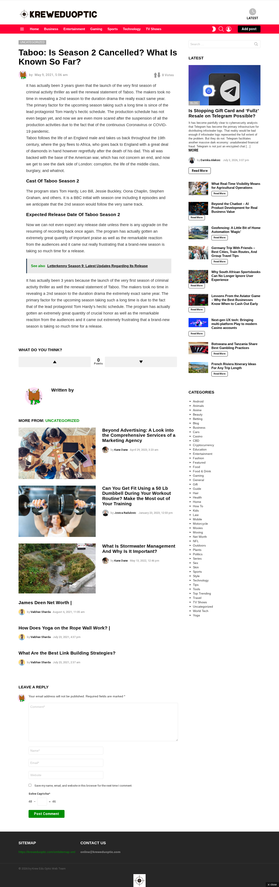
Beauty (197, 414)
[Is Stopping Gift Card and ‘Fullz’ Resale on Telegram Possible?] (224, 85)
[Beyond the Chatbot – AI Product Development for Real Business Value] (198, 208)
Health (197, 497)
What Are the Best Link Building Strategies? (67, 652)
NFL (196, 541)
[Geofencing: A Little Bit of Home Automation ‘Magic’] (198, 232)
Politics (197, 554)
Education (200, 449)
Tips (196, 584)
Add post (249, 29)
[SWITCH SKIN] (213, 29)
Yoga (196, 615)
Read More (200, 170)
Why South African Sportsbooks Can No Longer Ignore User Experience (235, 276)
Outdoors (199, 545)
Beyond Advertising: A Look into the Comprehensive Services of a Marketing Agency (138, 435)
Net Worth (200, 536)
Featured (199, 462)
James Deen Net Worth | (45, 602)
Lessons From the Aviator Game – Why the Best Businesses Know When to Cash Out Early (235, 300)
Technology (132, 29)
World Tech (200, 611)
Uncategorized (62, 420)
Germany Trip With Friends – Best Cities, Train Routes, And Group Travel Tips (234, 252)
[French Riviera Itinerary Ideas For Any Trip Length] (198, 367)
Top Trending (202, 593)
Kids (196, 510)
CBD (196, 440)
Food (196, 467)
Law (196, 515)
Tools (196, 589)
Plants (197, 550)
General (198, 480)
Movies (198, 528)
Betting (197, 419)
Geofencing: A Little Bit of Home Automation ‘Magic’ (235, 230)
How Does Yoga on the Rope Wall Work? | (64, 627)
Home (34, 29)
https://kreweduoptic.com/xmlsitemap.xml (47, 852)
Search (256, 45)
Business (51, 29)
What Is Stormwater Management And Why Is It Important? (138, 548)
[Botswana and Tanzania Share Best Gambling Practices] (198, 348)
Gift (195, 484)
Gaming (96, 29)
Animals (198, 405)
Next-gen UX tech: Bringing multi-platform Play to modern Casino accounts (234, 324)
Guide (197, 488)
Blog (194, 103)
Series (197, 558)
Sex (195, 563)
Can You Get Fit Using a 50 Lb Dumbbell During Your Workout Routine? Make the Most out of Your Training (136, 496)
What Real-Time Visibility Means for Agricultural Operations (235, 185)
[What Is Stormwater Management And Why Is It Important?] (57, 568)
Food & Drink (202, 471)
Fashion (198, 458)
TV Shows (153, 29)
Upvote (55, 362)
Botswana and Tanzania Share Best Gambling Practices (234, 346)
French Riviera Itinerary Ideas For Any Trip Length (233, 366)
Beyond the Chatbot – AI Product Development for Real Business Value (234, 207)
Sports (112, 29)
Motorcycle (200, 523)
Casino (197, 436)
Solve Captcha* (39, 793)
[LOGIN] (228, 29)
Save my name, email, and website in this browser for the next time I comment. (83, 785)
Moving (198, 532)
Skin (196, 567)
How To (198, 506)
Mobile (197, 519)
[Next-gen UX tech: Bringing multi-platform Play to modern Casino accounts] (198, 322)
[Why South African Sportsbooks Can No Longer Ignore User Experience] (198, 276)
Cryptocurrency (203, 445)
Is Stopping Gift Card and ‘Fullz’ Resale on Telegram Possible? (224, 113)
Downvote (141, 362)
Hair (196, 493)
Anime (197, 410)
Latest (252, 18)
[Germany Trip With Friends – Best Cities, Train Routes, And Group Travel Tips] (198, 252)
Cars (196, 432)
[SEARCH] (221, 29)
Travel (197, 598)
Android (198, 401)
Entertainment (74, 29)
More (193, 150)
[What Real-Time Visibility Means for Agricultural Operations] (198, 188)
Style (196, 576)
